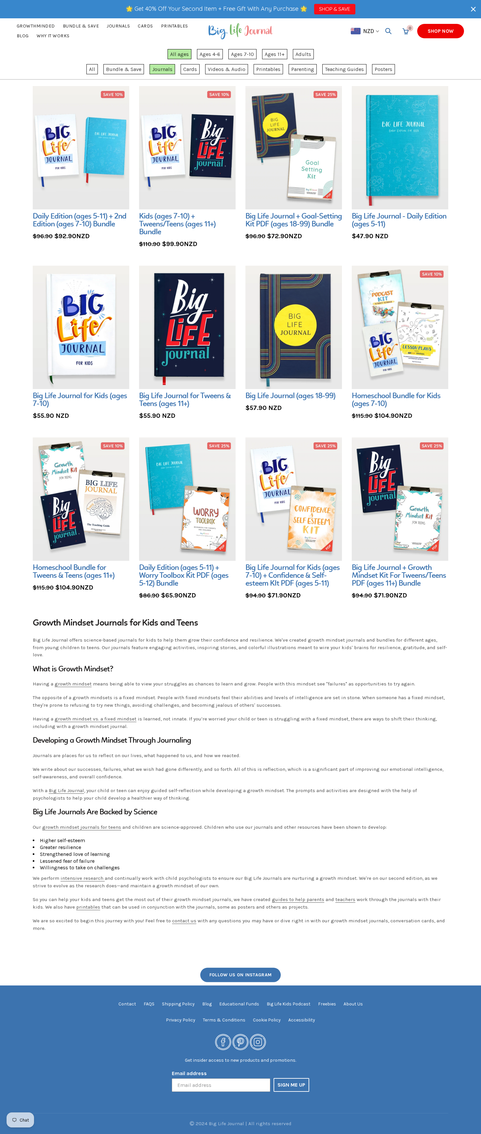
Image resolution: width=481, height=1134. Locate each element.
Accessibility (301, 1020)
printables (88, 907)
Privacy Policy (180, 1020)
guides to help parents (298, 899)
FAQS (149, 1004)
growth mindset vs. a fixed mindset (95, 719)
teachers (345, 899)
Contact (127, 1004)
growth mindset (73, 684)
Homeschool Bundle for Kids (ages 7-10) (396, 400)
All (92, 69)
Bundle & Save (123, 69)
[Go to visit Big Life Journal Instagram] (258, 1042)
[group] (81, 163)
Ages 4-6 (210, 54)
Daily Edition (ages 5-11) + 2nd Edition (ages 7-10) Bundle (79, 220)
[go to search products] (388, 31)
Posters (383, 69)
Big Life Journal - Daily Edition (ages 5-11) (399, 220)
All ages (179, 54)
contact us (184, 921)
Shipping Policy (178, 1004)
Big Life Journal (66, 790)
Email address (189, 1073)
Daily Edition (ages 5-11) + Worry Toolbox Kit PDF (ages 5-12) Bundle (183, 576)
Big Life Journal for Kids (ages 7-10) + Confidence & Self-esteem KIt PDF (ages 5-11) (292, 576)
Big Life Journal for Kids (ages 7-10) (80, 400)
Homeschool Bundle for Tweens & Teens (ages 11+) (74, 572)
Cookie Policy (267, 1020)
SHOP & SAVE (334, 9)
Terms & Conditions (224, 1020)
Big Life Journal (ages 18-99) (290, 396)
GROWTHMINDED (36, 26)
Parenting (302, 69)
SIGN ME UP (291, 1085)
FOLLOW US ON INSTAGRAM (240, 975)
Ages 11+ (275, 54)
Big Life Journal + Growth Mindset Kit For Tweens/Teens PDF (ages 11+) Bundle (399, 576)
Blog (23, 36)
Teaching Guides (344, 69)
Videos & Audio (226, 69)
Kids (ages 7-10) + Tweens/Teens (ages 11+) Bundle (177, 224)
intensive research (83, 878)
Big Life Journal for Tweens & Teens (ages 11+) (185, 400)
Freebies (327, 1004)
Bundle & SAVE (81, 26)
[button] (473, 9)
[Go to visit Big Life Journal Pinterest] (240, 1042)
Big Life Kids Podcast (289, 1004)
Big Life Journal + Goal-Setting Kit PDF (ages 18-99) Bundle (293, 220)
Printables (174, 26)
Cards (145, 26)
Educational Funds (239, 1004)
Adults (303, 54)
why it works (53, 36)
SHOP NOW (441, 31)
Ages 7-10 (242, 54)
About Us (353, 1004)
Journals (118, 26)
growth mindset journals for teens (81, 827)
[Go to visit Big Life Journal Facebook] (223, 1042)
